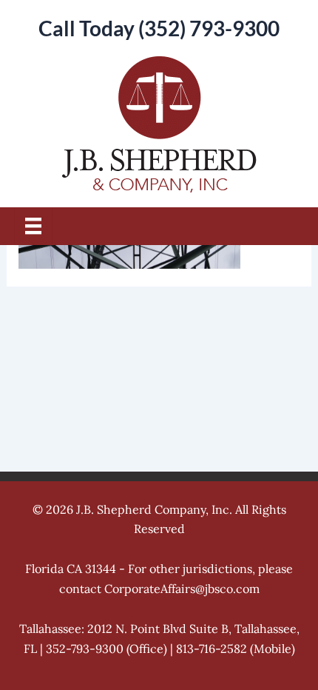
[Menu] (33, 225)
